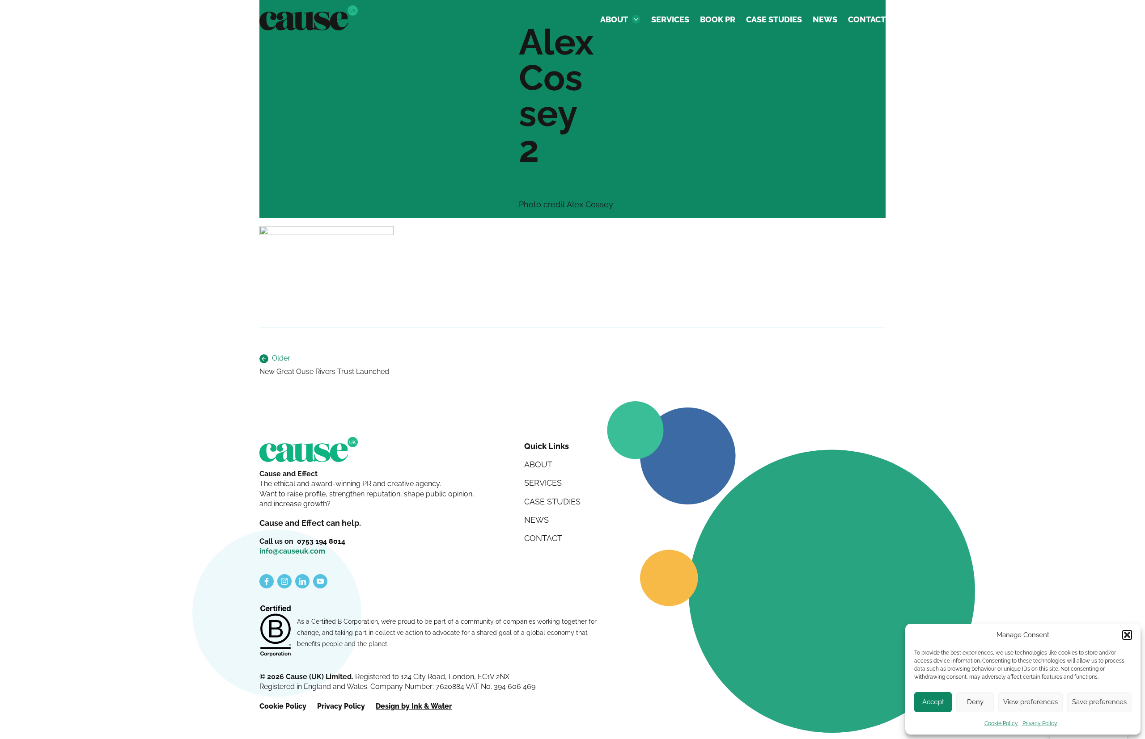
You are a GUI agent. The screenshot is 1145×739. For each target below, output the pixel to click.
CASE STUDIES (774, 19)
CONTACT (867, 19)
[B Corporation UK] (275, 631)
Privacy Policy (1039, 723)
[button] (1127, 634)
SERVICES (670, 19)
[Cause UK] (308, 17)
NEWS (825, 19)
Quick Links (546, 446)
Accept (933, 702)
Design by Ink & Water (414, 706)
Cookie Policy (1001, 723)
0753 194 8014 (321, 541)
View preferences (1030, 702)
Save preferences (1099, 702)
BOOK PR (717, 19)
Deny (975, 702)
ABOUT (614, 19)
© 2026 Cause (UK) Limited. (307, 676)
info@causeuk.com (292, 551)
